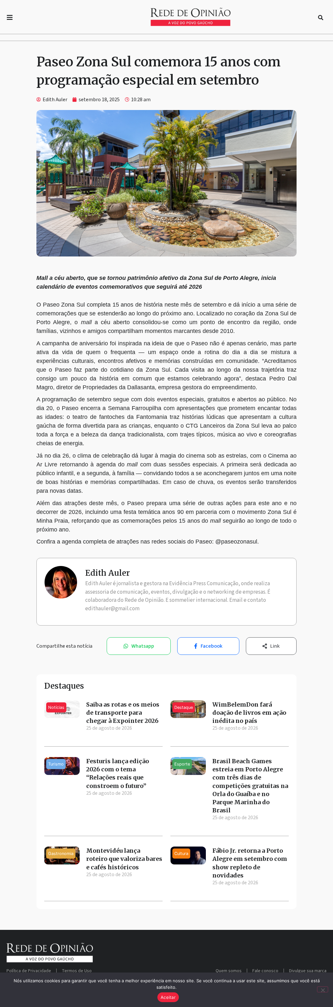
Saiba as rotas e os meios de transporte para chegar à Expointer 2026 (122, 712)
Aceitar (168, 997)
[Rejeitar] (322, 989)
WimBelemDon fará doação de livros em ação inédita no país (249, 712)
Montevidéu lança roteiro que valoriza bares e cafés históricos (124, 859)
